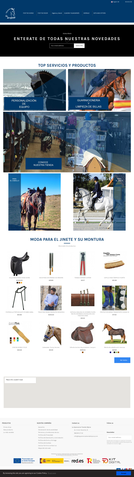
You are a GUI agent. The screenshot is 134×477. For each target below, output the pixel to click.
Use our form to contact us (47, 445)
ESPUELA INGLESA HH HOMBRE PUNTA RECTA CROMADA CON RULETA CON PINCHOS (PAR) (82, 314)
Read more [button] (52, 473)
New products (8, 430)
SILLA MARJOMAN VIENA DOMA (19, 278)
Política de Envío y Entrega (47, 440)
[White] (112, 352)
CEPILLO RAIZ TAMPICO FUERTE (114, 278)
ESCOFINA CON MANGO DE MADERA (51, 278)
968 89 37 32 (78, 433)
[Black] (17, 282)
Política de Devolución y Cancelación (50, 438)
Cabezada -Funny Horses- (51, 347)
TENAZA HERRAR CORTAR (83, 278)
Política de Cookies (44, 443)
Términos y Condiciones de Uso (48, 432)
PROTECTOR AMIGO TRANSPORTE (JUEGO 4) (114, 312)
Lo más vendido (8, 432)
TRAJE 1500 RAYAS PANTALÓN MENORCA (51, 312)
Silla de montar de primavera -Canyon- (83, 347)
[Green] (116, 352)
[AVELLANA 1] (21, 282)
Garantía (41, 427)
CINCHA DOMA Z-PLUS (19, 347)
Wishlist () (128, 2)
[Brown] (19, 282)
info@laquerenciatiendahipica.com (86, 436)
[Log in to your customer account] (125, 13)
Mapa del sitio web (44, 448)
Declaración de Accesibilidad (48, 430)
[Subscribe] (130, 437)
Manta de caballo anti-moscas (114, 347)
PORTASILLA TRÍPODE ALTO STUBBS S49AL (19, 312)
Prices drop (7, 427)
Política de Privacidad (45, 435)
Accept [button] (123, 473)
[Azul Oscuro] (110, 352)
